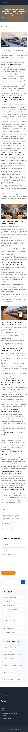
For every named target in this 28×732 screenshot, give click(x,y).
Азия (20, 669)
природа (16, 661)
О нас (3, 708)
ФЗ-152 (4, 716)
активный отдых (7, 661)
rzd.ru (16, 236)
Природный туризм (10, 605)
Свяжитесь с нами (6, 718)
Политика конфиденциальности (9, 713)
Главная (14, 15)
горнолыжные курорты (9, 676)
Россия (5, 672)
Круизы (8, 601)
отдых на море (12, 658)
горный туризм (7, 669)
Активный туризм (10, 628)
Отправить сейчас (8, 572)
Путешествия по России (12, 609)
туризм (5, 647)
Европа (20, 665)
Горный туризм (9, 613)
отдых (5, 658)
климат (14, 669)
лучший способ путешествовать (11, 515)
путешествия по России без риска (11, 518)
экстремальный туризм (9, 654)
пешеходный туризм (8, 651)
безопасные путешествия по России (11, 514)
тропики (19, 654)
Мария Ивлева (12, 28)
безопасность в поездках (9, 519)
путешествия (13, 647)
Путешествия (9, 617)
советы (11, 672)
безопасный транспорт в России (11, 516)
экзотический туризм (8, 679)
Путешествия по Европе (12, 621)
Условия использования (8, 710)
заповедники (13, 665)
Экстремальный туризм (12, 632)
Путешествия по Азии (11, 625)
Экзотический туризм (11, 597)
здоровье (6, 665)
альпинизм (18, 679)
